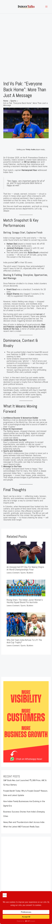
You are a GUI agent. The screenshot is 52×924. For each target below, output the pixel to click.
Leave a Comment (13, 573)
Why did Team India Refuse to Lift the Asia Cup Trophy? (24, 641)
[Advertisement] (26, 41)
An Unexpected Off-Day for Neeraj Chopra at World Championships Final (25, 568)
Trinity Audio (30, 149)
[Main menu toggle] (46, 7)
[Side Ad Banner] (26, 721)
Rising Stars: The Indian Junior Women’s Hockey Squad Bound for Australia (25, 601)
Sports (23, 573)
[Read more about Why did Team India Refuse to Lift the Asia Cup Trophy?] (26, 624)
